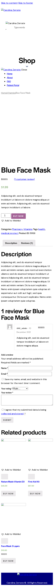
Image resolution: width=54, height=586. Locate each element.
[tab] (11, 243)
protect (14, 233)
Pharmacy (17, 229)
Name (4, 367)
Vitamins (11, 93)
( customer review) (24, 179)
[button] (11, 221)
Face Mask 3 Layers (10, 545)
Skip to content (9, 2)
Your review (7, 392)
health (41, 229)
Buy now (18, 216)
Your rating (7, 388)
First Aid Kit (33, 481)
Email (4, 373)
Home (4, 93)
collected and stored (12, 413)
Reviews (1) (27, 242)
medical (5, 233)
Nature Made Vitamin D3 (12, 481)
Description (11, 242)
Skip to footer (25, 2)
